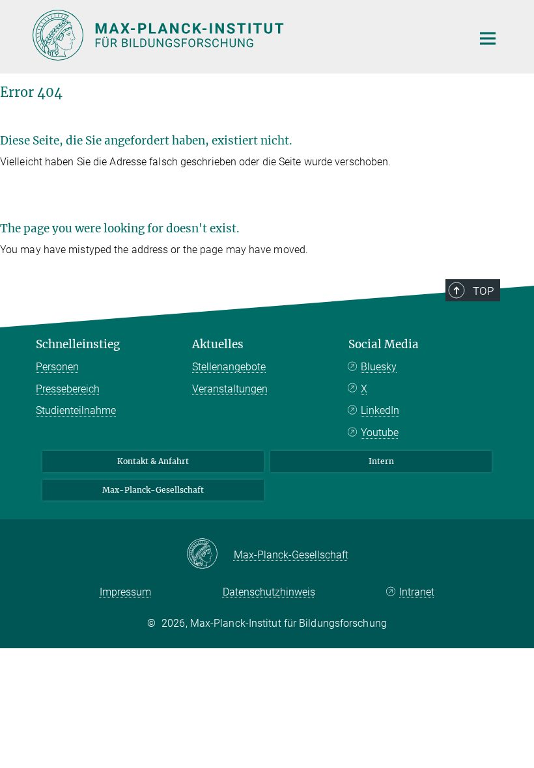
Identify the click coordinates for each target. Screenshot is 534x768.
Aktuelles (218, 344)
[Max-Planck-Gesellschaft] (210, 554)
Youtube (380, 432)
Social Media (383, 344)
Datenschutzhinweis (269, 592)
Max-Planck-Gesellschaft (153, 490)
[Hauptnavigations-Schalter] (488, 38)
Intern (381, 461)
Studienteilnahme (76, 410)
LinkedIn (380, 410)
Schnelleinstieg (78, 344)
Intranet (416, 592)
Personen (57, 367)
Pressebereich (68, 389)
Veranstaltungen (230, 389)
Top (483, 290)
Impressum (125, 592)
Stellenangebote (229, 367)
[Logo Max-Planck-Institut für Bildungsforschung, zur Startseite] (244, 35)
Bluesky (379, 367)
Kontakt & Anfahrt (153, 461)
